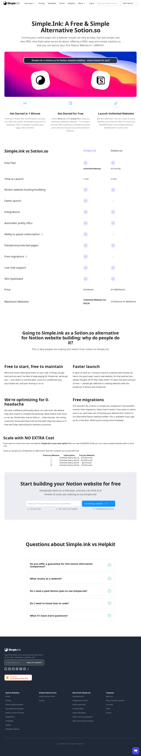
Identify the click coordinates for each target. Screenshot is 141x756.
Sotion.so (61, 118)
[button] (30, 3)
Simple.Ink (75, 118)
